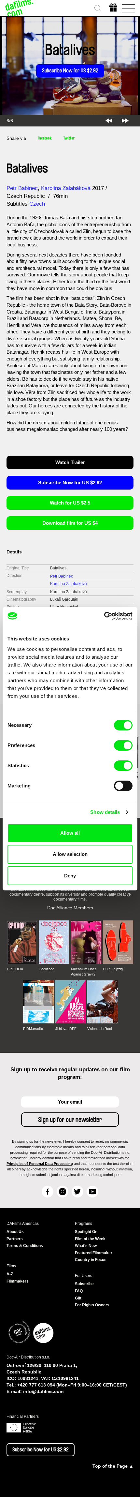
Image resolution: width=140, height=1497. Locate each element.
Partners (15, 1239)
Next (125, 121)
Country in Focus (90, 1259)
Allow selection (70, 854)
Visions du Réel (99, 1029)
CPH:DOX (15, 969)
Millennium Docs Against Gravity (84, 971)
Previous (109, 121)
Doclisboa (46, 969)
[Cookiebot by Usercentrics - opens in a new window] (104, 616)
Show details (105, 812)
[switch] (123, 745)
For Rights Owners (92, 1305)
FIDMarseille (33, 1029)
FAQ (79, 1291)
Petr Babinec (22, 188)
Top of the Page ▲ (112, 1466)
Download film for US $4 (70, 523)
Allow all (70, 833)
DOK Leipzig (113, 969)
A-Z (10, 1274)
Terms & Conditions (25, 1245)
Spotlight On (86, 1231)
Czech (37, 204)
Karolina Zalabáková (66, 188)
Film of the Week (90, 1239)
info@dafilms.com (43, 1391)
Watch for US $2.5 (70, 503)
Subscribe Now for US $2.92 (70, 70)
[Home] (19, 8)
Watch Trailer (70, 462)
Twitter (69, 138)
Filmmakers (18, 1281)
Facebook (45, 138)
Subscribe (84, 1284)
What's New (86, 1245)
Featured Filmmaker (93, 1253)
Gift (78, 1298)
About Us (15, 1231)
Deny (70, 875)
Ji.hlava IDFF (66, 1029)
